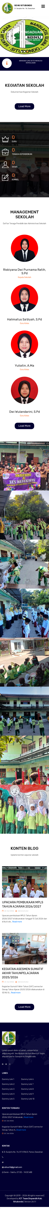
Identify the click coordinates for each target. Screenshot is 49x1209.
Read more (17, 922)
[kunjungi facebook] (20, 245)
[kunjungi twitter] (24, 245)
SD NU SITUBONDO (24, 6)
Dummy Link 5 (8, 1099)
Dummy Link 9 (27, 1094)
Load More (24, 106)
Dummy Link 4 (8, 1094)
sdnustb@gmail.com (13, 1167)
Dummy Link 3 (8, 1089)
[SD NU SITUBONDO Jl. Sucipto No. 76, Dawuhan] (7, 8)
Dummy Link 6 (27, 1079)
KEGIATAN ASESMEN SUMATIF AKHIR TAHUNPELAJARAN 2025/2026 (22, 973)
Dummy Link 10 (27, 1099)
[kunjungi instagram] (28, 245)
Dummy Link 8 (27, 1089)
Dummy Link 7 (27, 1084)
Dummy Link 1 (8, 1079)
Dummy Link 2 (8, 1084)
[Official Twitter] (2, 1064)
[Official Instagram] (9, 1064)
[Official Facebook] (6, 1064)
